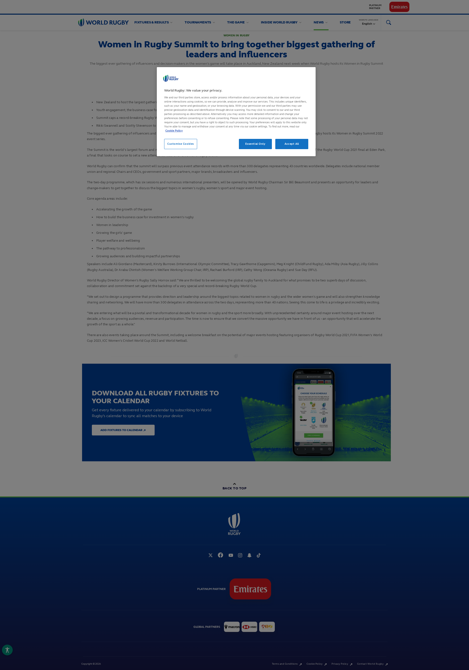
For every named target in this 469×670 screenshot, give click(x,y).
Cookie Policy (174, 130)
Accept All (292, 143)
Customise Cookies (180, 143)
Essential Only (255, 143)
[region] (236, 111)
